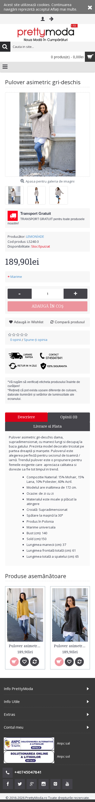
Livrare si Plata (47, 426)
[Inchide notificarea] (90, 7)
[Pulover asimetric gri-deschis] (47, 134)
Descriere (26, 417)
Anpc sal (63, 743)
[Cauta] (5, 47)
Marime (16, 276)
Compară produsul (70, 322)
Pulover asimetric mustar (26, 646)
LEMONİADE (35, 236)
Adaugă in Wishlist (28, 322)
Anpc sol (63, 756)
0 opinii (15, 339)
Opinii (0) (68, 417)
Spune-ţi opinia (35, 339)
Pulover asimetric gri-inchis (71, 646)
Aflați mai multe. (63, 9)
